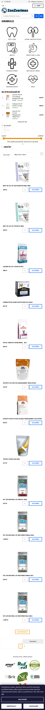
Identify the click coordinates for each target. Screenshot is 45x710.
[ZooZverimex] (22, 10)
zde (2, 694)
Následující (33, 641)
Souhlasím (33, 706)
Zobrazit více (22, 122)
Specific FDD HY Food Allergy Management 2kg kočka (17, 97)
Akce (5, 128)
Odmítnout (11, 706)
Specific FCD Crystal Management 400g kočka (16, 115)
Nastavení (22, 699)
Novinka (7, 130)
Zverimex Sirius (17, 656)
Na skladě (7, 125)
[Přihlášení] (36, 16)
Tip (5, 132)
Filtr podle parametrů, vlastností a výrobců (22, 142)
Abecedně (6, 155)
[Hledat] (32, 16)
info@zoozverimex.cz (37, 2)
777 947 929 (7, 2)
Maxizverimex (28, 656)
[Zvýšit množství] (28, 189)
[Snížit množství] (28, 191)
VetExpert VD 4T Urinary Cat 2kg (17, 106)
